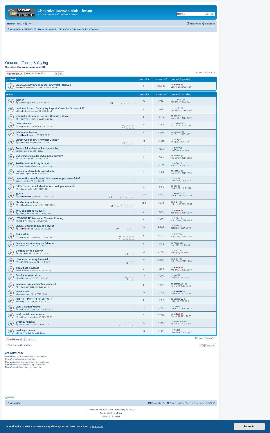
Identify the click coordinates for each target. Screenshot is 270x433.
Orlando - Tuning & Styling (26, 63)
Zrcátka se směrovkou (28, 275)
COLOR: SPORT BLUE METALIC (34, 299)
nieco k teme (23, 291)
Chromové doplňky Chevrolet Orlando (37, 139)
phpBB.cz (118, 413)
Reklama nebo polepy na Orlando (35, 243)
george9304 (179, 284)
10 (132, 197)
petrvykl (25, 119)
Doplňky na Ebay (25, 321)
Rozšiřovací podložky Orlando (33, 163)
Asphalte (26, 166)
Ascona (21, 246)
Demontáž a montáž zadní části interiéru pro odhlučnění (48, 178)
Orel (24, 103)
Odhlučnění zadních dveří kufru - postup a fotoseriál (45, 186)
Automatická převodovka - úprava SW (37, 148)
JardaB (21, 158)
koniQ (25, 135)
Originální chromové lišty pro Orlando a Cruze (42, 116)
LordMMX (178, 99)
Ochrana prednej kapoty (29, 250)
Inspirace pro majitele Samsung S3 (36, 284)
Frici (20, 333)
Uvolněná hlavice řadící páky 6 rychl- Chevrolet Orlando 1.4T (50, 108)
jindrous (25, 317)
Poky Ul (25, 143)
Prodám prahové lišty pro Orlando (35, 171)
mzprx (32, 67)
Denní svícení (23, 123)
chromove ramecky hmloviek (32, 259)
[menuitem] (28, 24)
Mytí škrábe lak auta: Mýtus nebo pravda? (39, 156)
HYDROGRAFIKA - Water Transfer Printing (39, 218)
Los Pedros (23, 111)
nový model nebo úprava (30, 314)
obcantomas (23, 270)
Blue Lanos (22, 67)
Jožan (25, 287)
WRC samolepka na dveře (30, 210)
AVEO (54, 87)
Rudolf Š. (178, 193)
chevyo (21, 173)
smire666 (40, 67)
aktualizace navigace (27, 267)
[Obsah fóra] (22, 12)
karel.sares (27, 205)
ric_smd (25, 214)
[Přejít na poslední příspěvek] (182, 85)
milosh (21, 87)
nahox (21, 294)
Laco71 (177, 108)
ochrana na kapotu (26, 132)
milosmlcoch (179, 321)
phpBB (102, 410)
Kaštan (177, 163)
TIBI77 (177, 148)
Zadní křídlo (22, 234)
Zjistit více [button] (96, 426)
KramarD (26, 126)
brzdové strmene (25, 330)
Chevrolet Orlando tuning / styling (35, 226)
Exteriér (20, 193)
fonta (24, 278)
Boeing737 (178, 123)
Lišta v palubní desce (28, 306)
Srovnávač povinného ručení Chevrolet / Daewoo (43, 85)
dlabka (21, 221)
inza (20, 151)
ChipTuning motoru (27, 202)
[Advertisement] (111, 45)
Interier (20, 99)
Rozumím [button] (249, 426)
